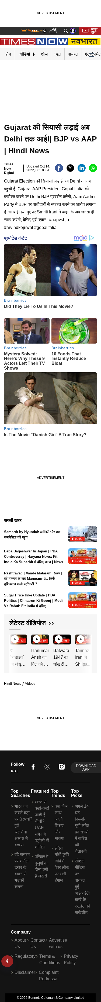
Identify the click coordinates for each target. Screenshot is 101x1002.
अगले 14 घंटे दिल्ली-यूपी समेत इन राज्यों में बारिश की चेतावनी (82, 829)
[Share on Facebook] (59, 170)
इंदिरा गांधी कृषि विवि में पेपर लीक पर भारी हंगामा (62, 864)
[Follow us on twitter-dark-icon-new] (47, 767)
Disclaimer (25, 972)
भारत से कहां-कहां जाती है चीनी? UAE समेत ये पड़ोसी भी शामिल (42, 824)
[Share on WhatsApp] (93, 170)
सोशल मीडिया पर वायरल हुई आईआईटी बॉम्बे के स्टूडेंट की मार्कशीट (82, 887)
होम (8, 54)
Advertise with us (58, 943)
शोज (44, 54)
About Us (20, 943)
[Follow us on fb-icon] (33, 767)
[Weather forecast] (54, 31)
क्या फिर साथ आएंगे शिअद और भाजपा (61, 822)
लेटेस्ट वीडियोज (27, 622)
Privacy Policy (71, 959)
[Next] (86, 640)
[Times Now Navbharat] (50, 41)
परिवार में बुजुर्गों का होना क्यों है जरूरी (41, 866)
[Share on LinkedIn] (82, 170)
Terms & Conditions (49, 959)
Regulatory (25, 956)
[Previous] (14, 640)
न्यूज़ (57, 54)
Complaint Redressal (48, 975)
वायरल (73, 54)
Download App (86, 767)
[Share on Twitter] (70, 170)
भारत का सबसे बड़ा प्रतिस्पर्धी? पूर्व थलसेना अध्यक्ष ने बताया (22, 825)
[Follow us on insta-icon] (61, 767)
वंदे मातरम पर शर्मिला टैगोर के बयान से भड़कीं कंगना (22, 870)
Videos (30, 684)
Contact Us (37, 943)
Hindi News (12, 684)
